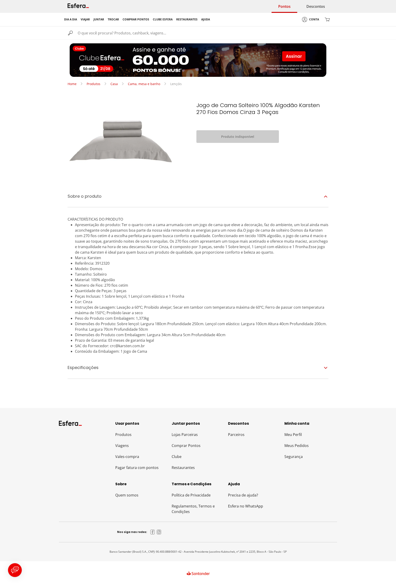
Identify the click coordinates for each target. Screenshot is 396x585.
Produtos (93, 84)
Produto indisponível (237, 136)
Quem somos (126, 495)
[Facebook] (152, 532)
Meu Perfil (293, 434)
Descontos (315, 6)
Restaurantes (183, 467)
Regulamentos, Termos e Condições (193, 509)
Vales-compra (127, 456)
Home (72, 84)
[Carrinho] (327, 19)
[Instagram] (159, 532)
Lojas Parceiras (185, 434)
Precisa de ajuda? (243, 495)
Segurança (293, 456)
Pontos (284, 6)
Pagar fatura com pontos (137, 467)
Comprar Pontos (186, 445)
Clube (177, 456)
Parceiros (236, 434)
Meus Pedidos (296, 445)
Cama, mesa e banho (144, 84)
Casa (114, 84)
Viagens (122, 445)
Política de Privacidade (191, 495)
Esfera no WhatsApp (245, 506)
